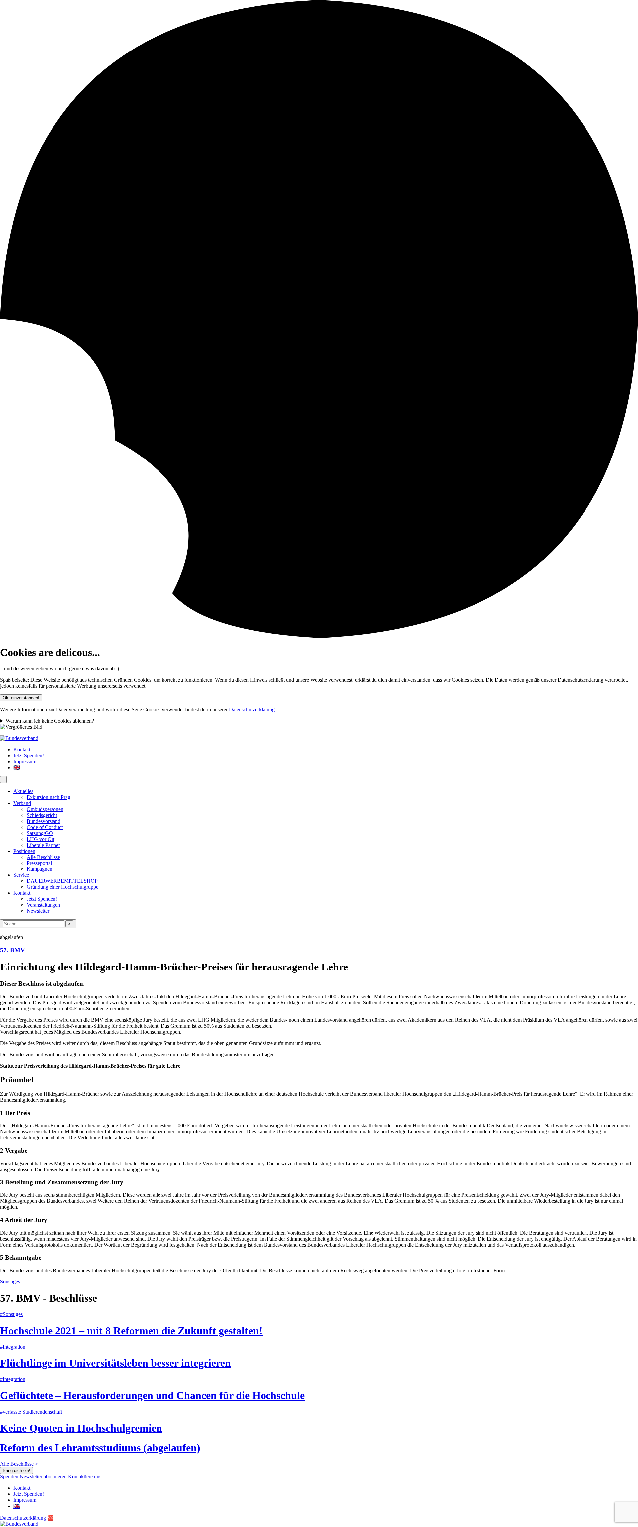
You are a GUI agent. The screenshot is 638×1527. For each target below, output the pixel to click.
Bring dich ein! (16, 1470)
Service (21, 875)
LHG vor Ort (40, 839)
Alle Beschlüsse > (19, 1464)
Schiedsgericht (42, 815)
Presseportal (39, 863)
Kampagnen (39, 869)
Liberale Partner (43, 845)
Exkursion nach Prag (48, 797)
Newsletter (38, 911)
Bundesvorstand (43, 821)
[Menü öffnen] (3, 779)
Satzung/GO (40, 833)
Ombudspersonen (45, 809)
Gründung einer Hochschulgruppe (62, 887)
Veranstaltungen (43, 905)
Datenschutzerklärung (23, 1518)
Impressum (24, 761)
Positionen (24, 851)
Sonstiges (10, 1281)
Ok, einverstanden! (21, 697)
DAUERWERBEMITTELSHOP (62, 881)
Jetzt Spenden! (28, 755)
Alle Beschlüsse (43, 857)
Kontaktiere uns (84, 1476)
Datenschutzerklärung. (252, 709)
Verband (22, 803)
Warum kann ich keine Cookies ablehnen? (50, 721)
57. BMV (12, 950)
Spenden (9, 1476)
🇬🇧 (16, 767)
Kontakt (21, 749)
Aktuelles (23, 791)
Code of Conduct (45, 827)
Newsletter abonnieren (43, 1476)
